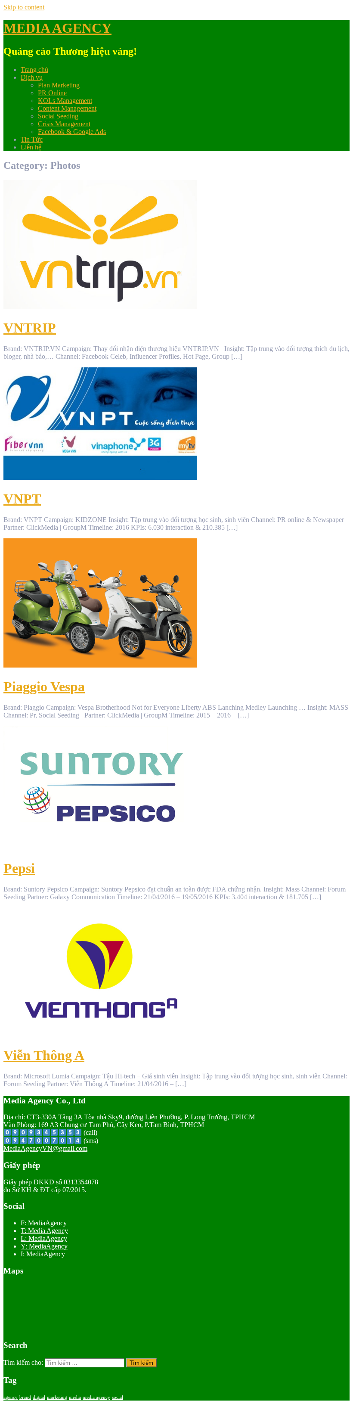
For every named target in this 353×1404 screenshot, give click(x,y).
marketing (57, 1397)
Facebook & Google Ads (72, 131)
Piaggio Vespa (44, 686)
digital (39, 1397)
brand (25, 1397)
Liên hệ (31, 147)
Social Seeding (58, 116)
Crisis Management (64, 123)
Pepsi (19, 868)
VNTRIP (29, 327)
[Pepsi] (100, 847)
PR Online (52, 92)
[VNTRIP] (100, 307)
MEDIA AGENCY (57, 28)
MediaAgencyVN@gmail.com (45, 1148)
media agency (96, 1397)
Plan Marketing (59, 85)
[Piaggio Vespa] (100, 665)
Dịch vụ (32, 77)
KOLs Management (65, 100)
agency (10, 1397)
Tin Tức (32, 139)
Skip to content (23, 7)
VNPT (22, 498)
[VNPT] (100, 477)
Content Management (67, 108)
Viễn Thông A (43, 1055)
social (117, 1397)
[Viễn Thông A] (100, 1033)
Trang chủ (34, 69)
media (75, 1397)
